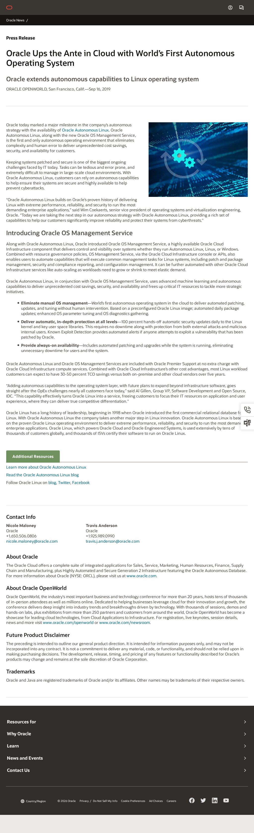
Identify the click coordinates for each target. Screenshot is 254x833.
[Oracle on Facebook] (192, 801)
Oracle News (15, 20)
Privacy (84, 801)
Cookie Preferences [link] (133, 801)
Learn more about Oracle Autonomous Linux (46, 467)
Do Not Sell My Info (105, 801)
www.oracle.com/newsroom (124, 622)
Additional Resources (33, 456)
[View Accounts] (230, 7)
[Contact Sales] (241, 7)
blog (52, 482)
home (11, 7)
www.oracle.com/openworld (68, 622)
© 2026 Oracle (67, 801)
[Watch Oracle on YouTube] (226, 801)
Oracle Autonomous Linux (85, 129)
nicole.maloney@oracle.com (32, 541)
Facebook (81, 482)
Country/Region (36, 801)
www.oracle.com (141, 575)
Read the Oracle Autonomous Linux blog (42, 474)
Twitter (64, 482)
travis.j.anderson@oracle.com (112, 541)
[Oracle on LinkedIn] (215, 801)
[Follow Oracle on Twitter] (203, 801)
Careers (171, 801)
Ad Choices (156, 801)
